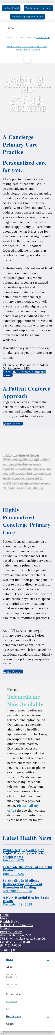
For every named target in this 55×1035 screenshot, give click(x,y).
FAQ (3, 918)
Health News (9, 921)
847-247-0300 (43, 38)
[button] (27, 59)
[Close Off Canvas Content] (2, 1033)
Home (4, 915)
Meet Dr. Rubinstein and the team (24, 373)
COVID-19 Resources (16, 925)
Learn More (11, 424)
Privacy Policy (11, 932)
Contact (6, 928)
